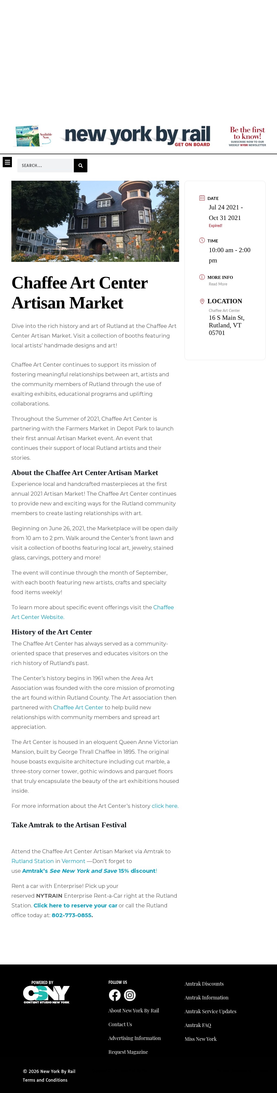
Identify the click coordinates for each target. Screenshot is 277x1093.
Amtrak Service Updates (210, 1011)
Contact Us (120, 1024)
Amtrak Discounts (204, 983)
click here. (165, 806)
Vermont (73, 861)
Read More (218, 284)
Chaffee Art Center (78, 707)
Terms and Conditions (45, 1080)
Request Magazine (128, 1052)
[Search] (80, 165)
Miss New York (201, 1039)
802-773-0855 (71, 915)
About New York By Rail (133, 1010)
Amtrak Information (207, 997)
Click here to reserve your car (75, 905)
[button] (7, 162)
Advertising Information (134, 1038)
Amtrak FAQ (198, 1025)
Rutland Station (32, 861)
